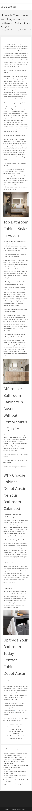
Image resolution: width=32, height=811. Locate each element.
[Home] (1, 30)
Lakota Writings (8, 6)
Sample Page (6, 769)
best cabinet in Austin (10, 552)
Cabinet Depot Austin (11, 241)
